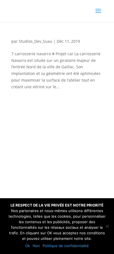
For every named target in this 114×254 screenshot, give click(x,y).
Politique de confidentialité (66, 245)
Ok (27, 245)
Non (36, 245)
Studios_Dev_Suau (35, 41)
